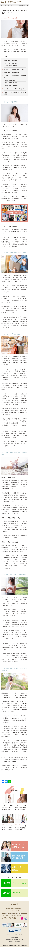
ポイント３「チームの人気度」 (12, 85)
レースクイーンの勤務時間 (11, 65)
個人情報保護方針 (14, 937)
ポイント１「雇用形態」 (10, 80)
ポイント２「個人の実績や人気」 (12, 82)
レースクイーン (12, 18)
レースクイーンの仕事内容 (10, 60)
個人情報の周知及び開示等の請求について (14, 939)
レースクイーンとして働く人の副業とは (14, 89)
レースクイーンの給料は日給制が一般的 (14, 69)
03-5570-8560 (9, 918)
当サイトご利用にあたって (14, 941)
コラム (8, 5)
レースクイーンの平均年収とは (11, 72)
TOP (4, 5)
